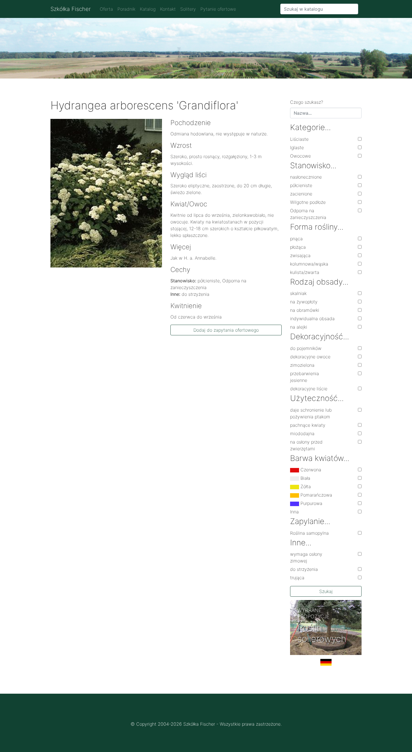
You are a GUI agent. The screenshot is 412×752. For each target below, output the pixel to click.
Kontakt (168, 9)
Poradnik (126, 9)
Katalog (148, 9)
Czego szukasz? (306, 102)
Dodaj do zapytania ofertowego (226, 330)
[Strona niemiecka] (326, 664)
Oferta (106, 9)
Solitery (188, 9)
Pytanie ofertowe (218, 9)
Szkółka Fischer (70, 9)
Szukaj (326, 591)
